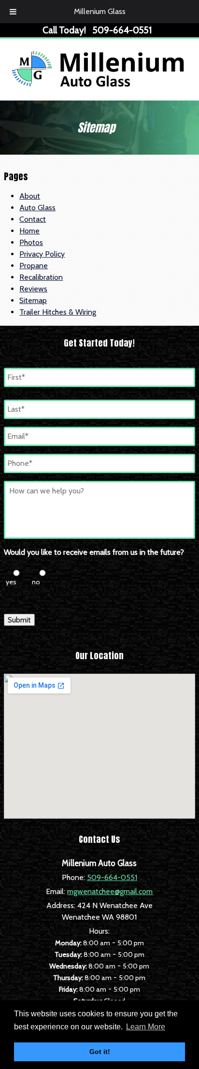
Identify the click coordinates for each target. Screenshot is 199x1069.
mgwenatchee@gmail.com (110, 891)
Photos (31, 242)
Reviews (33, 288)
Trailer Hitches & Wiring (57, 312)
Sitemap (33, 300)
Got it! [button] (99, 1051)
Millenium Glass (100, 11)
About (29, 196)
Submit (19, 619)
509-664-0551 (112, 877)
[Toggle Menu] (13, 11)
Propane (33, 265)
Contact (32, 219)
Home (29, 230)
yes (11, 582)
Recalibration (41, 277)
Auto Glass (37, 207)
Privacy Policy (42, 254)
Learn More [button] (145, 1027)
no (36, 582)
